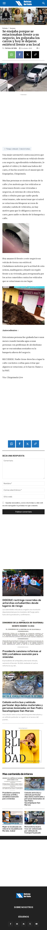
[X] (27, 54)
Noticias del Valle (11, 48)
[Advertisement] (23, 119)
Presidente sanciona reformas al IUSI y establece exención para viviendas (21, 654)
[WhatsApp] (11, 54)
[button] (4, 3)
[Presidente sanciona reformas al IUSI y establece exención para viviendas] (22, 633)
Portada (5, 28)
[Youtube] (36, 924)
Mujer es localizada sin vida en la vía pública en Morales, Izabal (12, 829)
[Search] (43, 3)
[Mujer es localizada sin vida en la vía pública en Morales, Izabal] (12, 817)
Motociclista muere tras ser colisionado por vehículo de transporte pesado (33, 830)
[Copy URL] (35, 54)
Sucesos (12, 28)
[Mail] (17, 924)
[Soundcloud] (23, 924)
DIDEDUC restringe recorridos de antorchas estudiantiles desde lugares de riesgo (21, 603)
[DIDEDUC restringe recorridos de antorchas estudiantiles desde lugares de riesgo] (22, 582)
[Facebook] (19, 54)
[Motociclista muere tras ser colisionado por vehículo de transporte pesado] (34, 817)
